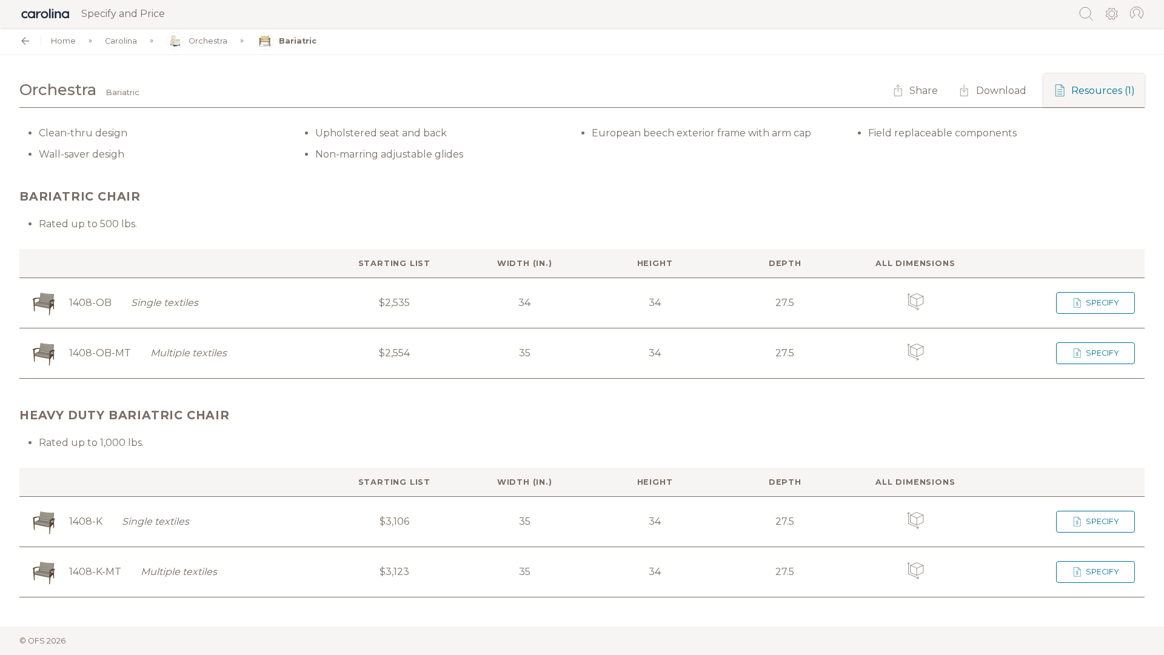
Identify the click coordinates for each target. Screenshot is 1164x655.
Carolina (121, 40)
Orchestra (208, 40)
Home (63, 40)
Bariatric (297, 40)
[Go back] (25, 41)
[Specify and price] (45, 14)
